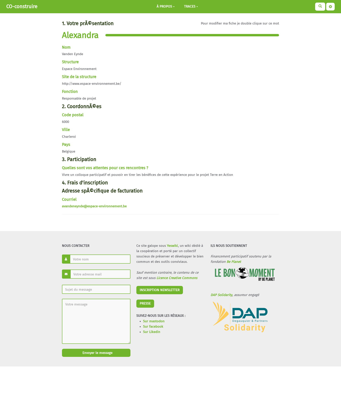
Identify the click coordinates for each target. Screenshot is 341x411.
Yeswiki (172, 246)
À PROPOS (164, 7)
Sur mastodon (154, 321)
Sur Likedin (151, 332)
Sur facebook (153, 326)
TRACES (189, 7)
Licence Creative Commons (176, 278)
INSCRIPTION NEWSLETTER (160, 290)
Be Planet (234, 262)
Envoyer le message (97, 353)
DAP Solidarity (221, 295)
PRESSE (145, 303)
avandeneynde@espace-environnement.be (94, 206)
